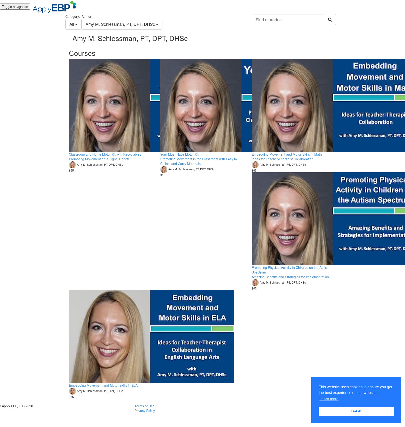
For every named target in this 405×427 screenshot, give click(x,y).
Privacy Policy (145, 410)
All (72, 24)
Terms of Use (144, 406)
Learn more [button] (328, 399)
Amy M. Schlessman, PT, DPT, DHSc (121, 24)
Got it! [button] (356, 411)
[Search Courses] (330, 19)
